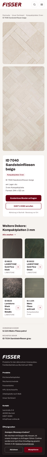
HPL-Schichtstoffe (10, 390)
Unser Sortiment (18, 15)
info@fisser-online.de (11, 419)
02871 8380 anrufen (23, 206)
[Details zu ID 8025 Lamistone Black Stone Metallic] (18, 307)
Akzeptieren (33, 450)
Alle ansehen (8, 235)
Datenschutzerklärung (25, 444)
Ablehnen (14, 450)
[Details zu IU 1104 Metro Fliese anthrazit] (40, 307)
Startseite (6, 15)
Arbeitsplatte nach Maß (12, 394)
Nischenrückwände (10, 381)
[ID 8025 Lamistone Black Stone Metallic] (12, 298)
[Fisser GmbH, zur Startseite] (12, 4)
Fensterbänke (8, 386)
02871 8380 (7, 416)
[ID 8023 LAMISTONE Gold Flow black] (12, 257)
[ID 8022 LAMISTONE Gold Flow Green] (34, 257)
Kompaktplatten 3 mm (34, 15)
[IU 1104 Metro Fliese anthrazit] (34, 298)
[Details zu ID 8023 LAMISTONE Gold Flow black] (18, 267)
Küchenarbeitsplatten (11, 377)
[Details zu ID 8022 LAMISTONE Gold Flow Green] (40, 267)
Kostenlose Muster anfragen (23, 198)
